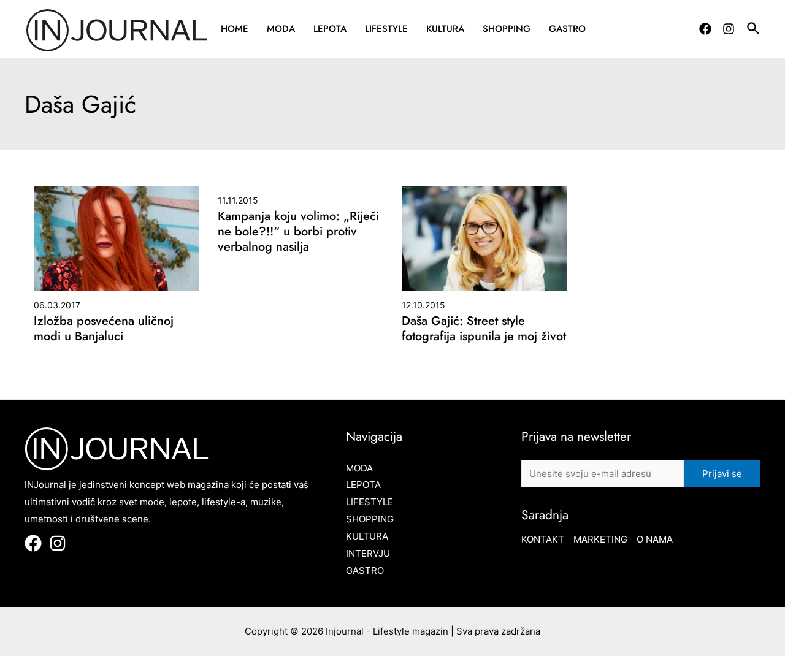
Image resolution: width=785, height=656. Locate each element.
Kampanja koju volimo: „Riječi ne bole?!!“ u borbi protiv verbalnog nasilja (298, 231)
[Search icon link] (753, 30)
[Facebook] (705, 29)
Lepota (330, 29)
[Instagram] (728, 29)
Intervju (368, 553)
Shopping (506, 29)
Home (234, 29)
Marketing (600, 539)
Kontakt (542, 539)
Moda (281, 29)
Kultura (445, 29)
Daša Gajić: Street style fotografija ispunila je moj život (484, 328)
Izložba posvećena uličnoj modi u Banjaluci (104, 328)
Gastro (567, 29)
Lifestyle (386, 29)
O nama (655, 539)
